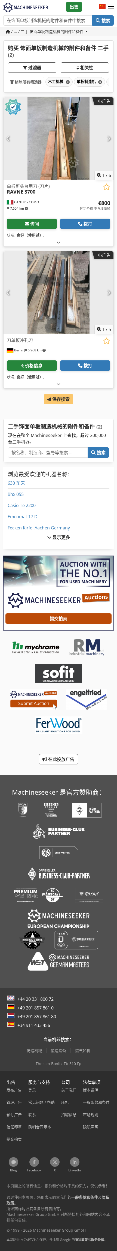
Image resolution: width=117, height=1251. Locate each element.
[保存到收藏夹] (106, 187)
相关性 (86, 68)
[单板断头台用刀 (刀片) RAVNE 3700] (58, 138)
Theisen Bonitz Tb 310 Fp (58, 1063)
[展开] (58, 242)
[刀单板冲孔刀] (58, 292)
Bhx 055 (16, 494)
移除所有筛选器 (28, 82)
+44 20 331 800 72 (35, 999)
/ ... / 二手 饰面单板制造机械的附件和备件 (47, 31)
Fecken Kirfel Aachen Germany (39, 528)
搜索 (105, 20)
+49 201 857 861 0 (35, 1008)
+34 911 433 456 (33, 1025)
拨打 (88, 224)
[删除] (67, 82)
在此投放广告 (61, 759)
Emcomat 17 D (23, 517)
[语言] (102, 7)
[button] (111, 7)
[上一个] (8, 138)
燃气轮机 (82, 1050)
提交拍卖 (58, 619)
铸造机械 (34, 1050)
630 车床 (16, 483)
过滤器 (34, 68)
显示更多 (60, 537)
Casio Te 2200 (22, 505)
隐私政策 (81, 1239)
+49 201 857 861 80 (36, 1017)
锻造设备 (58, 1050)
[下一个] (109, 138)
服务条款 (97, 1239)
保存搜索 (60, 399)
